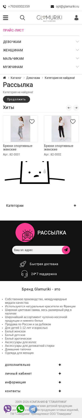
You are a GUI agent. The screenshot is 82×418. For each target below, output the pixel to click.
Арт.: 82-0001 (11, 154)
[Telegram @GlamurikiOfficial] (33, 409)
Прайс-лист (13, 30)
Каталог (16, 77)
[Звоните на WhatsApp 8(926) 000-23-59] (20, 409)
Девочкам (33, 77)
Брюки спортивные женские (17, 147)
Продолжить (16, 99)
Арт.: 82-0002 (52, 154)
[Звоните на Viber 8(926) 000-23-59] (7, 409)
